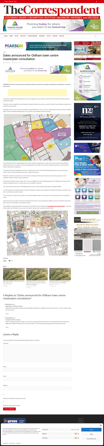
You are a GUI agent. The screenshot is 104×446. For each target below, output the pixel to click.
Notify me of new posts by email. (11, 405)
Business (42, 36)
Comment (6, 343)
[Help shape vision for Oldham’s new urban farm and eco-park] (14, 274)
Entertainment (32, 36)
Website (5, 385)
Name (5, 366)
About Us (80, 418)
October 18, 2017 (17, 62)
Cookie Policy (5, 443)
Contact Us (81, 420)
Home (5, 36)
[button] (101, 425)
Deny (91, 434)
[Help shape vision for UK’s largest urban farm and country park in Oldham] (60, 274)
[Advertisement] (37, 78)
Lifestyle (23, 36)
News (11, 36)
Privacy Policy (12, 443)
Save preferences (91, 438)
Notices (61, 36)
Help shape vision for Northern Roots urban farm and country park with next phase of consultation (36, 282)
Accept (91, 429)
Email (5, 376)
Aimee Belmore (7, 62)
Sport (16, 36)
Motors (54, 36)
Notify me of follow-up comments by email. (14, 398)
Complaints (18, 443)
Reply (7, 313)
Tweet (4, 260)
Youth (49, 36)
